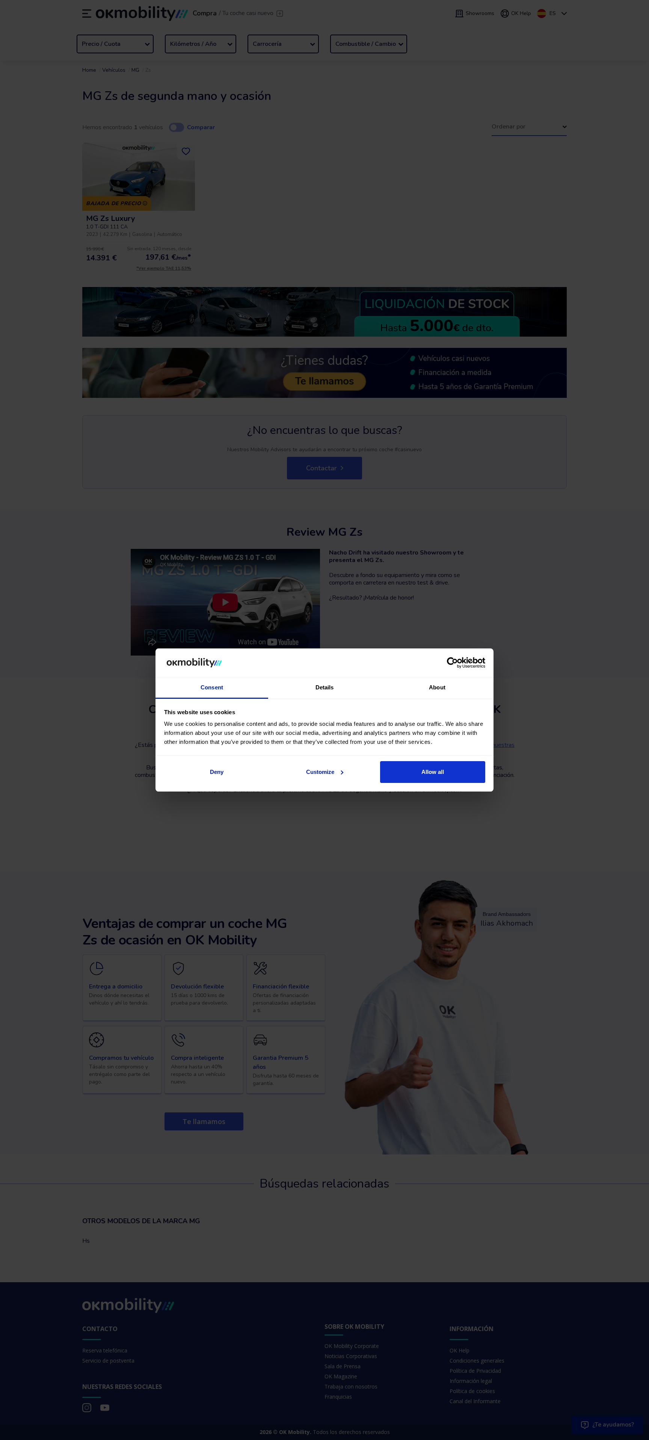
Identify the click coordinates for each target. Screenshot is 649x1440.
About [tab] (437, 687)
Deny (216, 772)
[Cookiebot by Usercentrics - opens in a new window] (452, 662)
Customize (320, 772)
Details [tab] (324, 687)
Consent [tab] (212, 687)
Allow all (432, 772)
